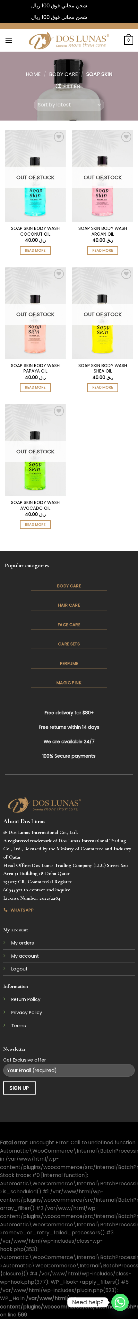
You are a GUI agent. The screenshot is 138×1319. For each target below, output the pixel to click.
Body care (63, 74)
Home (33, 74)
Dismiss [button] (97, 5)
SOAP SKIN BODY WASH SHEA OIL (102, 368)
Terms (18, 1025)
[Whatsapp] (120, 1302)
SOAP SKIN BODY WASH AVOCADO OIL (35, 505)
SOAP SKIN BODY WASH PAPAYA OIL (35, 368)
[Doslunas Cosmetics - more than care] (69, 40)
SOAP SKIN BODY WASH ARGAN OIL (102, 231)
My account (25, 956)
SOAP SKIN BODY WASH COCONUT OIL (35, 231)
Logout (19, 969)
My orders (22, 943)
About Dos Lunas (24, 821)
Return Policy (25, 999)
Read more (35, 250)
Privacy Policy (26, 1012)
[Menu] (9, 40)
